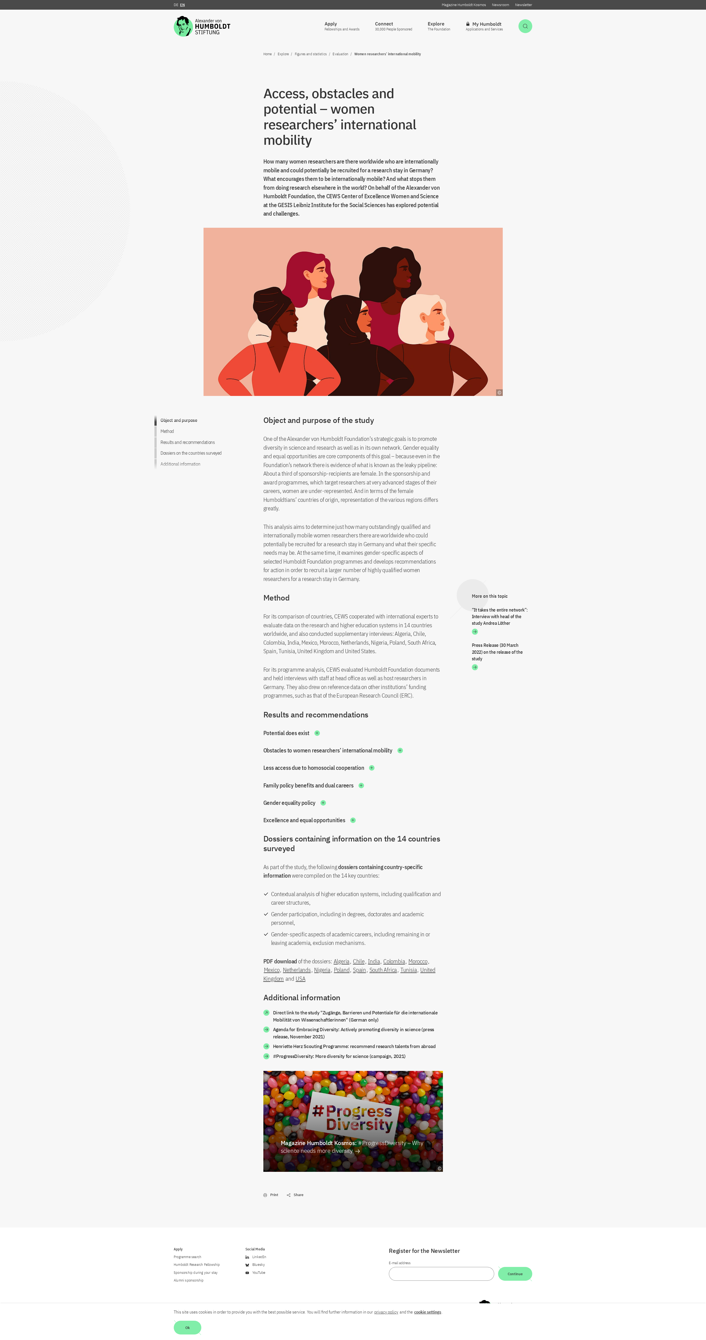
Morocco (417, 961)
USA (300, 978)
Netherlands (297, 970)
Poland (342, 970)
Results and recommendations (188, 442)
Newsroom (500, 4)
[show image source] (439, 1168)
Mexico (272, 970)
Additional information (180, 464)
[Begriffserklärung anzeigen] (499, 392)
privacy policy (386, 1312)
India (374, 961)
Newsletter (523, 4)
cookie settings (427, 1312)
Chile (359, 961)
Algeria (342, 961)
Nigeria (322, 970)
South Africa (383, 970)
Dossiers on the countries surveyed (191, 453)
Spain (359, 970)
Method (167, 431)
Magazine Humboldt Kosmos (464, 4)
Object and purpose (179, 420)
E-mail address (400, 1263)
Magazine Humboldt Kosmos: (352, 1146)
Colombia (394, 961)
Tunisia (408, 970)
